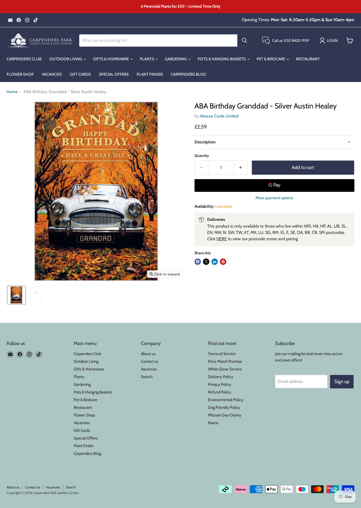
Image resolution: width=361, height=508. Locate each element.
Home (12, 91)
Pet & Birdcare (271, 59)
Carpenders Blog (188, 74)
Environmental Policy (225, 399)
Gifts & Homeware (111, 59)
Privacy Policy (219, 384)
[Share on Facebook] (198, 261)
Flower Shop (20, 74)
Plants (147, 59)
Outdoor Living (66, 59)
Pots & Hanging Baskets (222, 59)
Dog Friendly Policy (224, 407)
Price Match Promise (225, 361)
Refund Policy (219, 392)
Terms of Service (222, 353)
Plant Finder (150, 74)
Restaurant (308, 59)
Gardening (176, 59)
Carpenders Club (24, 59)
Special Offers (114, 74)
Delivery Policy (220, 376)
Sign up (341, 381)
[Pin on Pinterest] (223, 261)
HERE (221, 238)
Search (146, 376)
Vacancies (52, 74)
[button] (330, 40)
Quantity (202, 155)
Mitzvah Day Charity (224, 415)
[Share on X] (206, 261)
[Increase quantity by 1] (240, 167)
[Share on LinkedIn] (214, 261)
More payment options (274, 198)
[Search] (244, 40)
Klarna (213, 422)
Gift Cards (80, 74)
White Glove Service (225, 369)
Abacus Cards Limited (219, 116)
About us (148, 353)
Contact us (149, 361)
